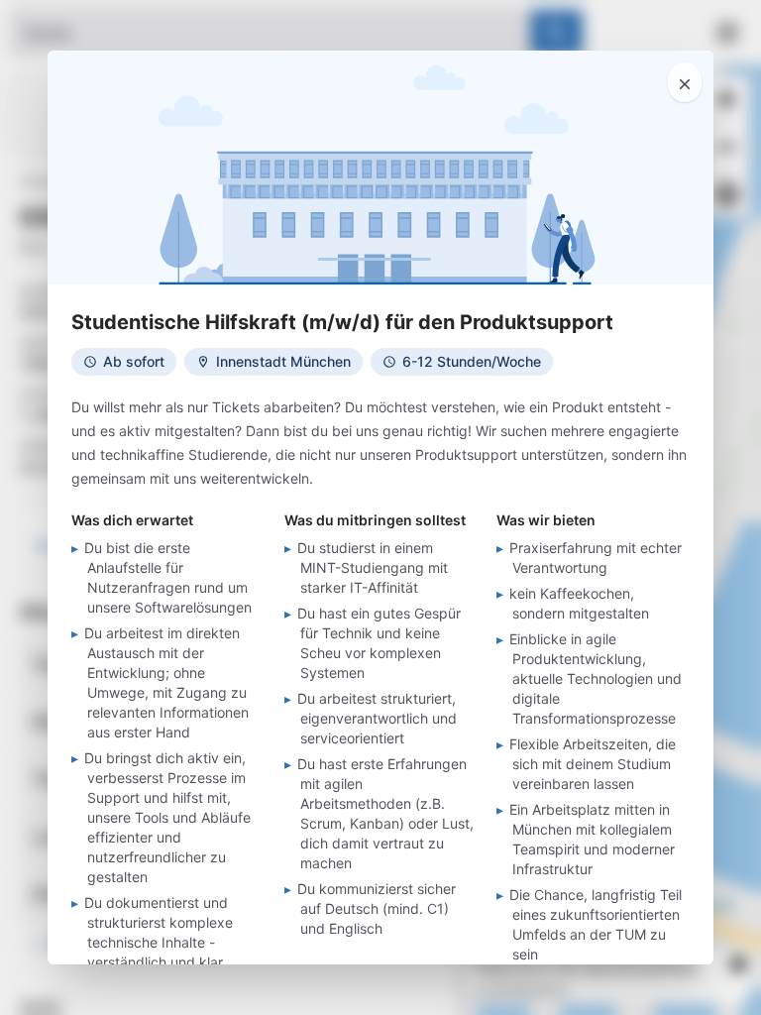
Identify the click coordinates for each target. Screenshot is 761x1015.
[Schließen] (685, 82)
